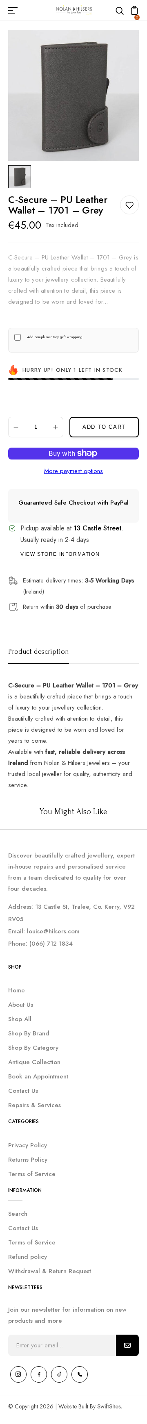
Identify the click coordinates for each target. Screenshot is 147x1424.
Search (17, 1213)
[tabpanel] (21, 176)
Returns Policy (27, 1159)
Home (16, 990)
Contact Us (23, 1090)
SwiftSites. (109, 1406)
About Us (20, 1004)
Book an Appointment (38, 1076)
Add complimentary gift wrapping (54, 336)
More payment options (73, 470)
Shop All (19, 1019)
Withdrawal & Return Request (49, 1271)
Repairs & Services (34, 1105)
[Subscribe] (127, 1345)
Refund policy (27, 1256)
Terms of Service (32, 1173)
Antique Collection (34, 1062)
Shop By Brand (28, 1033)
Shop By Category (33, 1047)
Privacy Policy (27, 1145)
